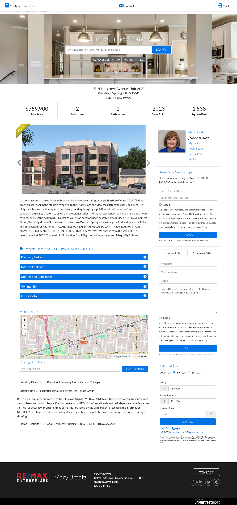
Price (163, 382)
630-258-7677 (200, 138)
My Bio (192, 159)
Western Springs (66, 423)
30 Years (181, 372)
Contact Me (195, 154)
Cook (50, 423)
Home (23, 423)
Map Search (131, 59)
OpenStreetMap (128, 356)
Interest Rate (167, 408)
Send (188, 348)
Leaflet (114, 356)
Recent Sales (196, 148)
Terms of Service (207, 355)
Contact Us (173, 253)
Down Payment (168, 395)
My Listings (195, 143)
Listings (34, 423)
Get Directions (135, 368)
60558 (82, 423)
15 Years (196, 372)
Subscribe (188, 234)
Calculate (187, 421)
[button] (161, 49)
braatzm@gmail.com (106, 481)
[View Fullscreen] (24, 332)
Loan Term (166, 372)
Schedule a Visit (202, 253)
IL (43, 423)
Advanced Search (104, 59)
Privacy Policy (200, 227)
